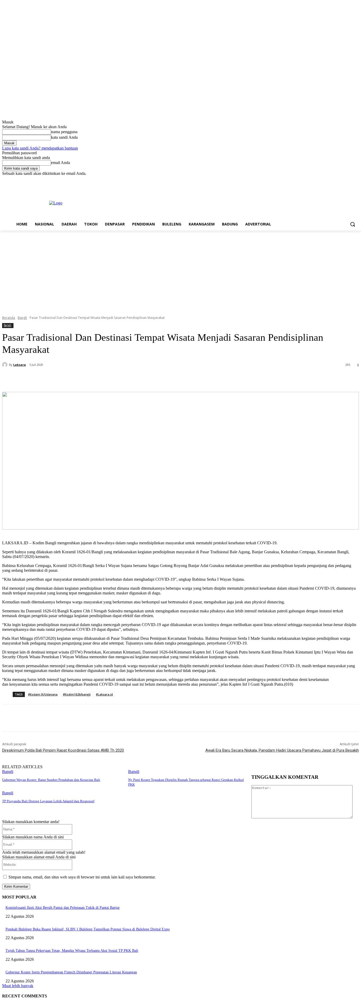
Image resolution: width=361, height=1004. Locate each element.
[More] (131, 378)
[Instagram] (334, 180)
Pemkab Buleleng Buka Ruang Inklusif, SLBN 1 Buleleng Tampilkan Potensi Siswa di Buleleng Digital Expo (88, 929)
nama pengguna (64, 131)
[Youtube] (356, 180)
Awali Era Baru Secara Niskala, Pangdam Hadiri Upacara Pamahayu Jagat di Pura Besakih (282, 750)
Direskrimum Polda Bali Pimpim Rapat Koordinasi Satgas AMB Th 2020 (63, 750)
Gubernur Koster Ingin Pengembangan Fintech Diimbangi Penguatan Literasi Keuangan (71, 972)
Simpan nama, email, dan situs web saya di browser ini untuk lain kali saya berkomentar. (82, 877)
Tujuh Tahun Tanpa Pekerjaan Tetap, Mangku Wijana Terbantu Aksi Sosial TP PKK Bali (72, 951)
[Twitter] (341, 180)
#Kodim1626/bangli (77, 694)
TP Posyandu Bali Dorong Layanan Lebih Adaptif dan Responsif (48, 801)
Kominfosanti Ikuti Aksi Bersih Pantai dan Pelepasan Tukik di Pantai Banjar (63, 908)
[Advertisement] (180, 270)
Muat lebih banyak (17, 985)
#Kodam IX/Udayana (43, 694)
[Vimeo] (348, 180)
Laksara (19, 365)
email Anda (60, 162)
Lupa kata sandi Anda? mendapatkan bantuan (40, 148)
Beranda (8, 317)
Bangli (22, 317)
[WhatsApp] (111, 378)
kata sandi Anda (64, 137)
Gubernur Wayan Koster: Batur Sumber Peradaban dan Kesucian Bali (51, 780)
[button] (352, 224)
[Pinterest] (92, 378)
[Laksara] (5, 364)
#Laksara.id (104, 694)
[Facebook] (326, 180)
